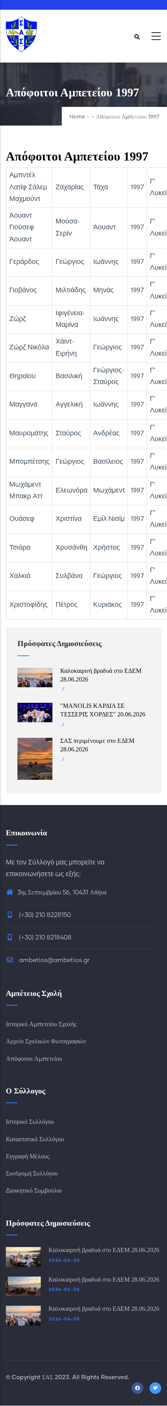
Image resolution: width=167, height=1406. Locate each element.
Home (77, 117)
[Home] (21, 34)
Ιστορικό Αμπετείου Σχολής (41, 1024)
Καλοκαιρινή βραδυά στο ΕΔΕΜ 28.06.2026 (104, 1250)
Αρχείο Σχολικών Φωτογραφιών (46, 1041)
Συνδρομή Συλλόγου (32, 1173)
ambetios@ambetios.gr (53, 960)
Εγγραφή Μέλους (27, 1156)
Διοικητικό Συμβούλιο (34, 1191)
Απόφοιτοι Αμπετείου (34, 1059)
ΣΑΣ (47, 1377)
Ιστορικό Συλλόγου (30, 1122)
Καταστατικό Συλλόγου (35, 1139)
